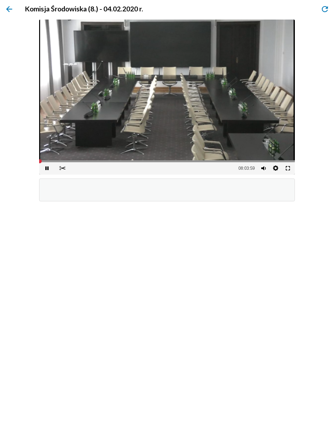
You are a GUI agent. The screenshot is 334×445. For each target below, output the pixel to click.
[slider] (167, 161)
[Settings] (275, 168)
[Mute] (263, 168)
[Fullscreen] (287, 168)
